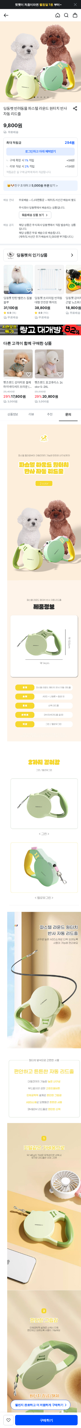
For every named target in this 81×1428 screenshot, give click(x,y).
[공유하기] (75, 108)
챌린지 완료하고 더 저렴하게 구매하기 (39, 1405)
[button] (38, 4)
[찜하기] (29, 290)
